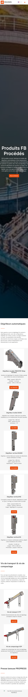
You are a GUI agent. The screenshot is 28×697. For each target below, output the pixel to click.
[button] (25, 2)
